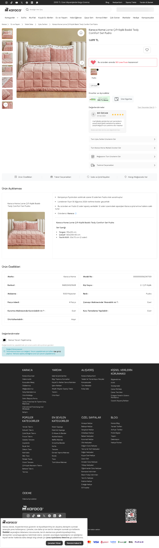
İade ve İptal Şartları (59, 376)
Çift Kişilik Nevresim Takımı (32, 465)
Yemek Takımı (27, 427)
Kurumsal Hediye (87, 439)
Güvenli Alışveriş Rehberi (120, 401)
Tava (54, 459)
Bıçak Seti (26, 446)
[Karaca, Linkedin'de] (55, 516)
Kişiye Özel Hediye (88, 455)
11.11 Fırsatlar (85, 488)
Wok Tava (25, 456)
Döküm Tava (26, 449)
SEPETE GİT (79, 40)
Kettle (54, 446)
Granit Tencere (27, 462)
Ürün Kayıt (56, 395)
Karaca (27, 370)
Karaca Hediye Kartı (88, 376)
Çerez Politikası (116, 389)
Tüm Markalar (86, 386)
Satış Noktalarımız (29, 392)
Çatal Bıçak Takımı (29, 433)
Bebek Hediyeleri (87, 436)
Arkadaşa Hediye (87, 433)
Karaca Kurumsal (28, 376)
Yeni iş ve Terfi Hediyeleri (90, 449)
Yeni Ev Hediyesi (87, 478)
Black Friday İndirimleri (89, 475)
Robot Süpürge (57, 427)
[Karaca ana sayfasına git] (32, 508)
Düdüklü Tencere (28, 440)
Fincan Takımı (27, 437)
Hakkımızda (26, 379)
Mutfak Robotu (57, 437)
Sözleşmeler (115, 386)
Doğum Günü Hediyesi (89, 446)
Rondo (54, 456)
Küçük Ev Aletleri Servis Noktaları (64, 382)
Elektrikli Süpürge (58, 430)
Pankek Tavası (27, 459)
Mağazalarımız (27, 389)
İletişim (25, 412)
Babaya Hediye (86, 426)
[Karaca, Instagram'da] (28, 516)
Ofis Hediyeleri (86, 443)
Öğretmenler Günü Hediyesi (91, 468)
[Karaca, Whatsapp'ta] (60, 516)
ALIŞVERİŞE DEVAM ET (79, 34)
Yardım (56, 370)
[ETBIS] (126, 516)
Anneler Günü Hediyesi (89, 462)
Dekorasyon (115, 439)
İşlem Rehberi (57, 386)
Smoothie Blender (58, 443)
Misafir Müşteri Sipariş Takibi (62, 389)
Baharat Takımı (27, 469)
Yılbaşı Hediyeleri (87, 465)
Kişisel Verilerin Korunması (121, 371)
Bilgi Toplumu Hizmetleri (61, 379)
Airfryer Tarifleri (116, 430)
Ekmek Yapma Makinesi (60, 453)
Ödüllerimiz (26, 386)
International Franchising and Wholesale (32, 408)
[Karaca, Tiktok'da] (34, 516)
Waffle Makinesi (57, 440)
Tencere (55, 449)
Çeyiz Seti (85, 459)
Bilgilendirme (115, 379)
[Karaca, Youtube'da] (39, 516)
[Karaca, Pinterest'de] (49, 516)
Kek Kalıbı (25, 453)
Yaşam (113, 436)
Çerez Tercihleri (117, 392)
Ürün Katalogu (27, 395)
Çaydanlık (26, 443)
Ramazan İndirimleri (88, 472)
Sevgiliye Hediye (87, 430)
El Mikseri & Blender (59, 433)
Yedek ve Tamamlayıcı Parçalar (92, 379)
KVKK (113, 383)
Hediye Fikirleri (116, 443)
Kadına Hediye (86, 481)
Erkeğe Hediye (86, 484)
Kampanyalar (86, 382)
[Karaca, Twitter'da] (44, 516)
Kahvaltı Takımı (28, 430)
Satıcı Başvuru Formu (29, 398)
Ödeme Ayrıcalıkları (29, 499)
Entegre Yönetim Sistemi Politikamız (120, 396)
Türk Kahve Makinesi (59, 462)
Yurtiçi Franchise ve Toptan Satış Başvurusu (34, 403)
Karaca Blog (115, 423)
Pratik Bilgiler (115, 433)
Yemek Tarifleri (116, 426)
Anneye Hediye (86, 423)
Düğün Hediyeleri (87, 452)
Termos (25, 472)
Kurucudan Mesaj (28, 382)
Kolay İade (85, 389)
